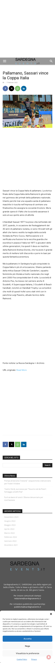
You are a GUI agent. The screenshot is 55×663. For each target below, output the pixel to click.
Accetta (28, 638)
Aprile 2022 (9, 529)
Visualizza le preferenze (27, 653)
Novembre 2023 (11, 517)
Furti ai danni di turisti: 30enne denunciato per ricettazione (23, 498)
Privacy (34, 659)
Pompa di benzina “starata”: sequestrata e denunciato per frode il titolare (27, 482)
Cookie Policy (22, 659)
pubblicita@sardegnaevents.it (27, 607)
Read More (21, 370)
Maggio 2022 (10, 525)
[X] (11, 88)
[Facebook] (5, 88)
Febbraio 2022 (10, 537)
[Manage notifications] (49, 657)
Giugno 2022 (9, 521)
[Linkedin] (23, 88)
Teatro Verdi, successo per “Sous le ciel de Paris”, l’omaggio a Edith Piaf (25, 490)
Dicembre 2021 (11, 545)
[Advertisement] (27, 28)
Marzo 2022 (9, 533)
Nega (27, 646)
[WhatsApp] (17, 88)
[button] (51, 614)
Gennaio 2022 (10, 541)
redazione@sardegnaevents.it (27, 598)
